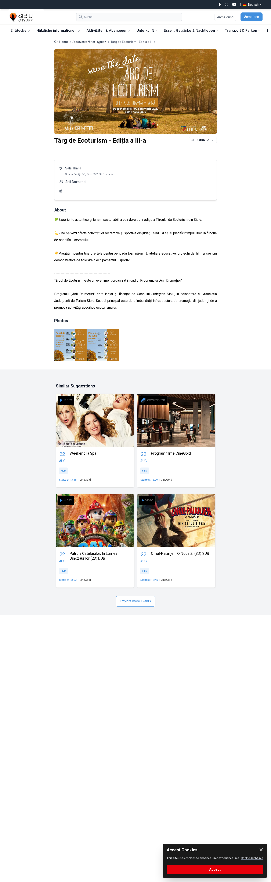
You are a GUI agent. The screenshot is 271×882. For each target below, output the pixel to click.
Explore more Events (135, 601)
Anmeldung (225, 17)
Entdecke (19, 30)
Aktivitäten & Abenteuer (107, 30)
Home (63, 42)
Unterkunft (146, 30)
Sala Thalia (73, 168)
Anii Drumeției (75, 182)
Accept (215, 869)
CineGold (85, 479)
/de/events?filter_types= (89, 42)
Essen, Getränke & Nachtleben (190, 30)
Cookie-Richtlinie (252, 858)
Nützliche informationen (56, 30)
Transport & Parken (241, 30)
